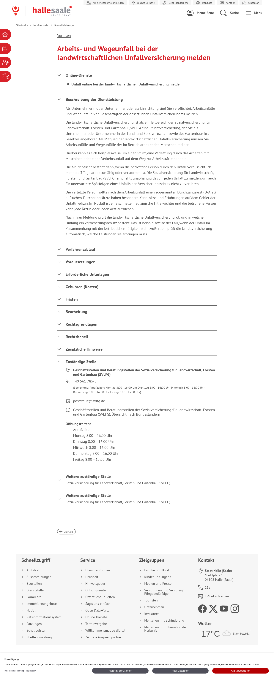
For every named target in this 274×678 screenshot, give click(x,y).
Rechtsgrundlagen (81, 324)
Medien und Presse (157, 583)
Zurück (68, 531)
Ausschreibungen (38, 577)
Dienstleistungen (97, 570)
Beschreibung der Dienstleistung (94, 99)
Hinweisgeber (95, 583)
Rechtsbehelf (77, 336)
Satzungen (34, 623)
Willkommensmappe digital (105, 630)
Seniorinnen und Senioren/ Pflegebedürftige (163, 592)
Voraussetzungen (80, 261)
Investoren (152, 613)
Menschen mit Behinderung (164, 620)
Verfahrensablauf (80, 249)
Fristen (72, 299)
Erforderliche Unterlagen (87, 274)
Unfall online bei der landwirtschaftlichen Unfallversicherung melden (126, 84)
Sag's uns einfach (98, 603)
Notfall (31, 610)
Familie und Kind (156, 570)
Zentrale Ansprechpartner (103, 637)
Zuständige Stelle (81, 361)
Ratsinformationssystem (44, 617)
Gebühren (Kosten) (82, 286)
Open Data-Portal (97, 610)
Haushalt (91, 577)
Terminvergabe (96, 623)
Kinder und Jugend (157, 577)
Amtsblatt (33, 570)
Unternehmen (154, 607)
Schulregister (35, 630)
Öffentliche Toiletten (100, 597)
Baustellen (34, 583)
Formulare (33, 597)
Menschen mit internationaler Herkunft (165, 628)
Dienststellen (35, 590)
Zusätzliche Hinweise (84, 349)
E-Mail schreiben (217, 596)
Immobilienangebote (41, 603)
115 (207, 587)
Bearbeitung (76, 311)
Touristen (151, 600)
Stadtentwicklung (39, 637)
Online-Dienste (79, 75)
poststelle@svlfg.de (89, 400)
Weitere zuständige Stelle (118, 479)
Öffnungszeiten (96, 590)
